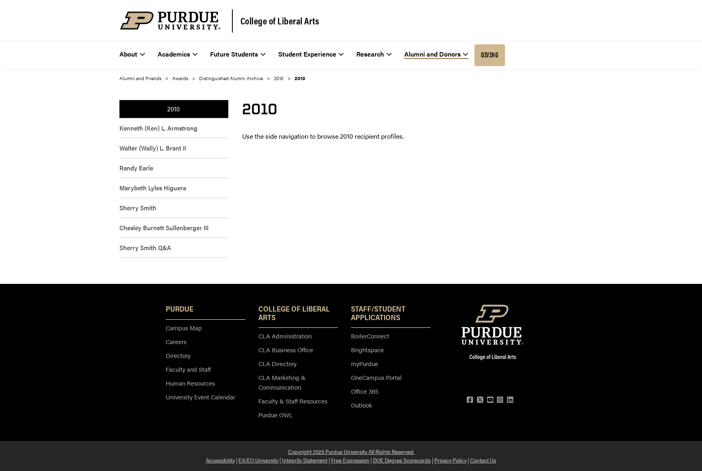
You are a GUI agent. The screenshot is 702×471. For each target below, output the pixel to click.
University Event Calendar (200, 396)
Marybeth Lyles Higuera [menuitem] (152, 187)
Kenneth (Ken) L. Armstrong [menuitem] (158, 128)
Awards (180, 78)
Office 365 (364, 391)
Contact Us (483, 460)
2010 (279, 78)
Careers (176, 341)
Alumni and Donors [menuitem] (432, 54)
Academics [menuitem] (174, 54)
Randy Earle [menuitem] (136, 167)
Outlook (361, 405)
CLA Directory (277, 363)
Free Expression (350, 460)
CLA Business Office (285, 349)
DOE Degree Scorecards (402, 460)
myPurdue (364, 363)
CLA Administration (285, 335)
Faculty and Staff (188, 369)
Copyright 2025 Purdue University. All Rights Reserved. (351, 451)
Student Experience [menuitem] (307, 54)
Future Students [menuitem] (234, 54)
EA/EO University (258, 460)
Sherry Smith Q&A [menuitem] (145, 247)
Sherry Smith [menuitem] (137, 207)
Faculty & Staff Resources (292, 401)
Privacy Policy (450, 460)
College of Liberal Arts (279, 21)
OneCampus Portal (376, 377)
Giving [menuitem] (489, 55)
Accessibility (220, 460)
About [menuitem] (128, 54)
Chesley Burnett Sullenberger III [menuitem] (163, 227)
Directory (178, 355)
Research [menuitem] (370, 54)
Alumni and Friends (140, 78)
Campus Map (184, 327)
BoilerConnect (370, 335)
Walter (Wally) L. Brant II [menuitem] (152, 148)
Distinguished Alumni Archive (231, 78)
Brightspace (367, 349)
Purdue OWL (275, 414)
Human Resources (190, 383)
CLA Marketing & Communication (282, 382)
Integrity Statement (304, 460)
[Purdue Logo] (170, 20)
